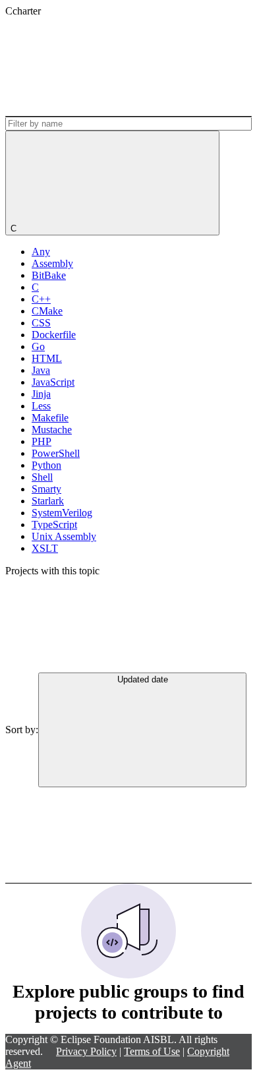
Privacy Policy (86, 1051)
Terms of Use (152, 1051)
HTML (47, 358)
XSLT (45, 548)
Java (41, 370)
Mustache (52, 429)
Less (41, 405)
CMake (47, 310)
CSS (41, 322)
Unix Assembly (64, 536)
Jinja (41, 394)
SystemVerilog (62, 512)
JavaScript (53, 382)
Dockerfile (54, 334)
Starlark (48, 500)
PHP (41, 441)
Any (41, 251)
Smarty (46, 489)
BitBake (49, 275)
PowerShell (56, 453)
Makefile (50, 417)
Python (46, 465)
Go (38, 346)
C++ (41, 299)
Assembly (52, 263)
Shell (42, 477)
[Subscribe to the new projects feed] (104, 66)
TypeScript (54, 524)
